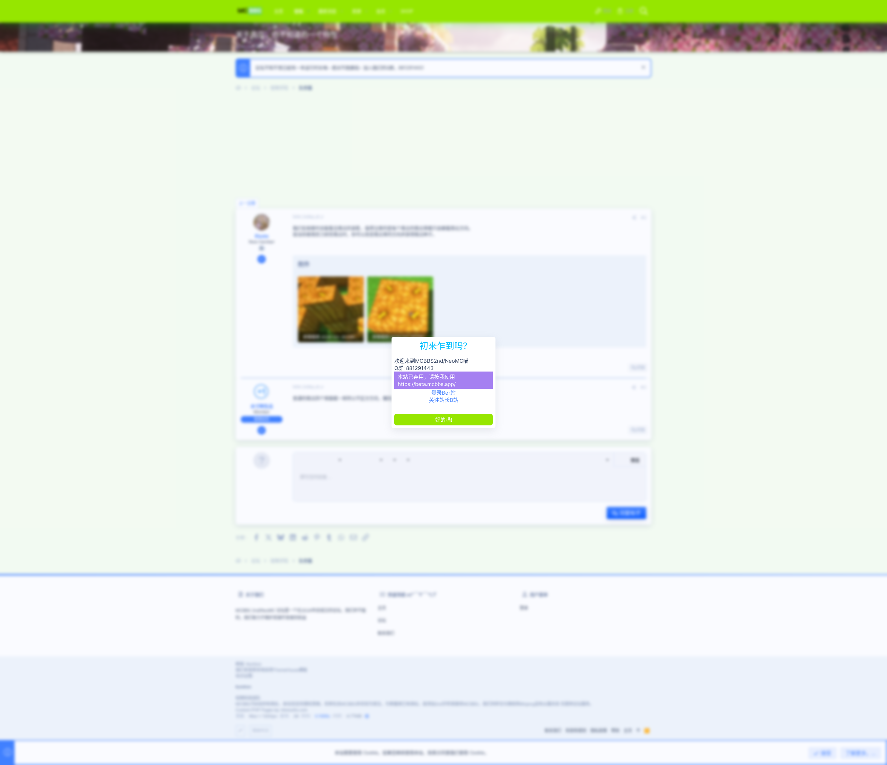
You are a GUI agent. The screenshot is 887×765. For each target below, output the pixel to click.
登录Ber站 (443, 392)
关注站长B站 (443, 400)
